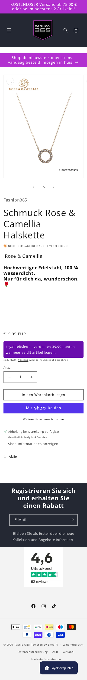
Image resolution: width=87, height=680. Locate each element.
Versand (23, 359)
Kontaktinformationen (46, 659)
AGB (55, 652)
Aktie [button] (13, 456)
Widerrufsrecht (73, 644)
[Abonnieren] (72, 520)
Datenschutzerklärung (33, 652)
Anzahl (8, 367)
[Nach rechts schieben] (54, 187)
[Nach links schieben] (33, 187)
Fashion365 (22, 644)
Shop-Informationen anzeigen (33, 444)
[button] (9, 30)
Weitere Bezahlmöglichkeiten (43, 419)
